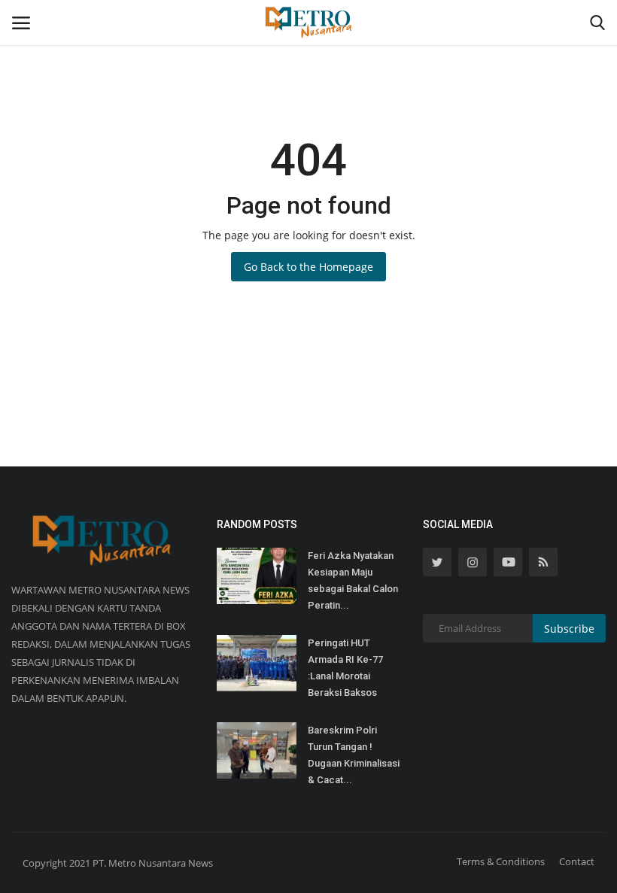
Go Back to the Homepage (308, 267)
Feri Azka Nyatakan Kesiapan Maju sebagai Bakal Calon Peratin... (353, 580)
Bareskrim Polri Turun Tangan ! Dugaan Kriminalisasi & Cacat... (354, 754)
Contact (576, 861)
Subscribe (569, 628)
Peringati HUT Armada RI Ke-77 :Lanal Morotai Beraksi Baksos (345, 667)
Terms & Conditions (501, 861)
